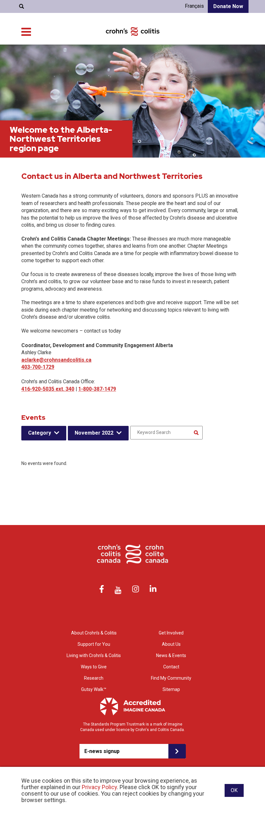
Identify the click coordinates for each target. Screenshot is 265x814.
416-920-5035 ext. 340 (47, 389)
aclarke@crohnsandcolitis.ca (56, 360)
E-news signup (102, 751)
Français (194, 6)
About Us (171, 644)
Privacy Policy (99, 787)
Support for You (94, 644)
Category (39, 433)
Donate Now (228, 6)
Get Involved (171, 632)
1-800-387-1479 (97, 389)
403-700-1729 (37, 367)
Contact (171, 666)
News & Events (171, 655)
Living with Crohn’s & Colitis (94, 655)
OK (234, 790)
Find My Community (171, 678)
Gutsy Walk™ (93, 689)
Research (93, 678)
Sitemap (171, 689)
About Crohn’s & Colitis (94, 632)
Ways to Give (94, 666)
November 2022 (94, 433)
